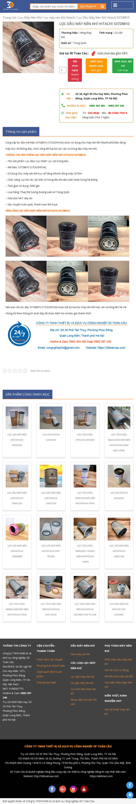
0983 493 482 (97, 105)
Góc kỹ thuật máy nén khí (117, 711)
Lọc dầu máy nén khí (82, 676)
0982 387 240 (116, 105)
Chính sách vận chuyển (50, 659)
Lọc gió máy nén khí (82, 682)
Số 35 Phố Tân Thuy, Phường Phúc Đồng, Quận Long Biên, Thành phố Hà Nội (17, 710)
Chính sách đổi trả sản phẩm (49, 674)
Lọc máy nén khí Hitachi (59, 17)
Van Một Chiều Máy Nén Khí (118, 685)
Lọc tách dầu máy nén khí (83, 691)
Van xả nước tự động (117, 670)
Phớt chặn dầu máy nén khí (118, 662)
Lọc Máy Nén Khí (30, 17)
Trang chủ (9, 17)
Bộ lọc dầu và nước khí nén (84, 702)
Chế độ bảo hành (46, 682)
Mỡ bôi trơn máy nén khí (119, 676)
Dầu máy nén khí (80, 654)
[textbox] (54, 6)
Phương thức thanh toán (51, 665)
